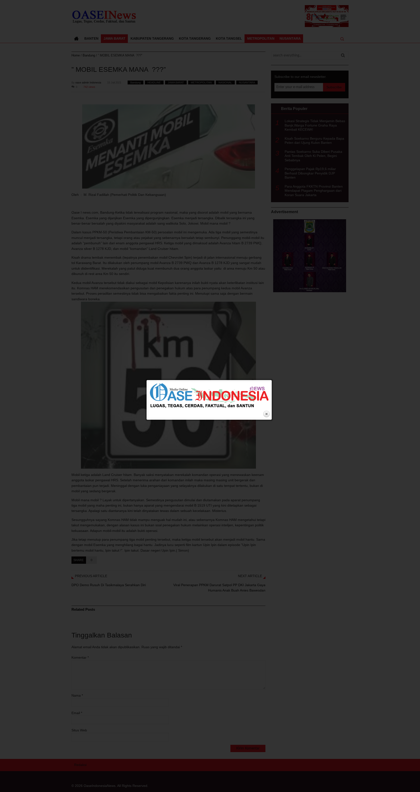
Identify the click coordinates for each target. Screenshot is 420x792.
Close (266, 414)
